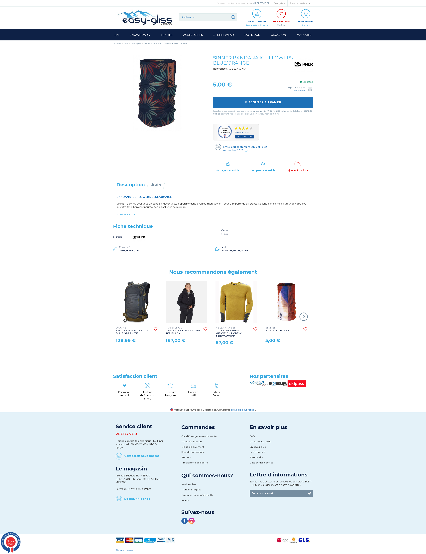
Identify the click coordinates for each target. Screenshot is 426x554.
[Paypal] (161, 539)
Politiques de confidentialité (197, 494)
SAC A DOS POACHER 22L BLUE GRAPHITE (133, 330)
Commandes (198, 427)
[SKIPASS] (297, 383)
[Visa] (120, 539)
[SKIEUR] (278, 383)
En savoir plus (268, 427)
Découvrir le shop (137, 498)
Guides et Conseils (260, 441)
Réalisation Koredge (124, 550)
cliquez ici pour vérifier (243, 410)
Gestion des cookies (261, 462)
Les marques (257, 451)
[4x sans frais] (150, 539)
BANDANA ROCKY (277, 329)
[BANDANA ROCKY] (286, 302)
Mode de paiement (192, 446)
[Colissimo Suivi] (293, 539)
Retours (186, 457)
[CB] (138, 539)
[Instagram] (191, 521)
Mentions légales (191, 489)
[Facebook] (184, 521)
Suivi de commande (193, 451)
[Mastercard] (129, 539)
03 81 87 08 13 (261, 3)
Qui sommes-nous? (207, 475)
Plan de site (256, 457)
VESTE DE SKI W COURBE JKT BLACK (183, 330)
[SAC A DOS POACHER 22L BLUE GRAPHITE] (136, 302)
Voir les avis (244, 136)
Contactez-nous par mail (142, 455)
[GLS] (304, 539)
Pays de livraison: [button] (299, 3)
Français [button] (278, 3)
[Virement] (170, 539)
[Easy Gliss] (144, 17)
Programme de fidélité (194, 462)
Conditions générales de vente (199, 436)
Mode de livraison (191, 441)
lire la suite (127, 214)
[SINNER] (304, 64)
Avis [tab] (156, 185)
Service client (189, 484)
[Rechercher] (233, 17)
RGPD (185, 500)
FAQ (252, 436)
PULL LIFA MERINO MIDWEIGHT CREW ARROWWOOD (228, 332)
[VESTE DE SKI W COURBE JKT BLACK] (186, 302)
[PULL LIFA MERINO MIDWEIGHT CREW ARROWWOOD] (236, 302)
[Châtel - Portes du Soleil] (259, 383)
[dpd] (283, 539)
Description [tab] (130, 184)
